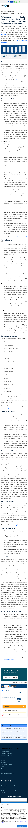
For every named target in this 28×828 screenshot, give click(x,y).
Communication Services (6, 764)
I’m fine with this (21, 826)
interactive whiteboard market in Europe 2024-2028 (14, 737)
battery (17, 80)
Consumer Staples (5, 751)
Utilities (2, 766)
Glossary (3, 790)
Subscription (4, 785)
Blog (15, 785)
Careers (3, 792)
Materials (3, 760)
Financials (3, 771)
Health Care (3, 758)
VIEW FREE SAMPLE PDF (11, 710)
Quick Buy (7, 706)
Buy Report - (8, 691)
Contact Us (3, 788)
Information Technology (6, 755)
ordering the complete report (19, 236)
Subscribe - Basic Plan (10, 697)
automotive (4, 34)
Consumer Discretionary (6, 753)
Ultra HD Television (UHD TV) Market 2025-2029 (13, 728)
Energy (2, 768)
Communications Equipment (7, 773)
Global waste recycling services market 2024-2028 (13, 735)
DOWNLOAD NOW (11, 677)
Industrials (3, 762)
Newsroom (17, 788)
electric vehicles (20, 76)
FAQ (15, 790)
